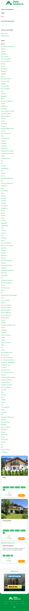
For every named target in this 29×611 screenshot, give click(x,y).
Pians (2, 290)
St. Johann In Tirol (5, 370)
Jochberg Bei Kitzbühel (7, 178)
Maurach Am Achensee (7, 245)
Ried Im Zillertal (5, 317)
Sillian (2, 345)
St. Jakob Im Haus (5, 365)
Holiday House (5, 36)
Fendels (3, 103)
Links (17, 603)
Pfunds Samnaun (5, 288)
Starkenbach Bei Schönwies (8, 377)
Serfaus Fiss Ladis (5, 342)
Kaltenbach (4, 186)
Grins (2, 136)
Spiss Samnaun (5, 355)
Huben (3, 156)
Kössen (3, 210)
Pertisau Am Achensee (7, 280)
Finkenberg (4, 108)
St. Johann (3, 367)
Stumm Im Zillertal (6, 387)
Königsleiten (4, 208)
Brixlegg (3, 84)
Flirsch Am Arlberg (6, 113)
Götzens (3, 131)
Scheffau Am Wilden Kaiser (8, 325)
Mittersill (3, 253)
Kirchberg (3, 198)
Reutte (3, 44)
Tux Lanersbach (5, 407)
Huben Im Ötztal (5, 158)
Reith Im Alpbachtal (6, 312)
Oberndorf (4, 273)
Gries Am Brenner (6, 133)
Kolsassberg (4, 205)
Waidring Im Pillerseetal (7, 417)
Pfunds (3, 285)
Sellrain (3, 340)
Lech (2, 228)
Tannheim (3, 390)
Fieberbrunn (4, 106)
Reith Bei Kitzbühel (6, 307)
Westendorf (4, 429)
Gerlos (3, 121)
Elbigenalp (4, 96)
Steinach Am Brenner (6, 380)
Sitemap (23, 603)
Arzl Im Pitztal (4, 56)
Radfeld (3, 302)
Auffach (3, 64)
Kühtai (3, 218)
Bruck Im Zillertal (5, 88)
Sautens (3, 320)
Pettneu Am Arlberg (6, 283)
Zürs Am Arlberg (5, 449)
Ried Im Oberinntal (6, 315)
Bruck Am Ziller (5, 86)
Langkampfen (4, 225)
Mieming (3, 250)
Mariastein (4, 238)
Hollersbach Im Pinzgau (7, 151)
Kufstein (3, 215)
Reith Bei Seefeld (5, 310)
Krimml (3, 213)
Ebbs (2, 91)
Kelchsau (3, 196)
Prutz (2, 298)
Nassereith (4, 255)
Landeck (3, 220)
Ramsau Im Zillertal (6, 305)
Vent (2, 414)
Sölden (3, 350)
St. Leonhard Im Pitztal (7, 372)
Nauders (3, 258)
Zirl (2, 444)
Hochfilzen (4, 143)
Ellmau (3, 98)
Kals (2, 181)
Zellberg (3, 442)
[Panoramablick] (14, 509)
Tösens (3, 402)
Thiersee (3, 395)
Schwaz (3, 327)
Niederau (3, 263)
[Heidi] (14, 465)
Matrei (3, 240)
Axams (3, 66)
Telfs (2, 392)
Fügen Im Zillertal (5, 116)
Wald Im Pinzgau (5, 422)
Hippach (3, 141)
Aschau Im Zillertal (6, 61)
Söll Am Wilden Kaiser (7, 352)
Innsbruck (3, 166)
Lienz (2, 235)
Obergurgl (3, 268)
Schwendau (4, 330)
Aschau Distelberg (6, 59)
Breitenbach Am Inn (6, 79)
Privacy (12, 603)
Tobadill (3, 400)
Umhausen (4, 412)
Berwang (3, 71)
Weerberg (3, 424)
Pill (2, 293)
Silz (2, 347)
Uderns (3, 410)
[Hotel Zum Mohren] (8, 543)
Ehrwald (3, 93)
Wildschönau (4, 434)
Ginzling (3, 126)
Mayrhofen (4, 248)
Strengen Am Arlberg (6, 385)
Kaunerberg (4, 190)
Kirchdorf (3, 200)
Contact (22, 601)
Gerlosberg (4, 123)
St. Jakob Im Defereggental (8, 362)
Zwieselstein (4, 452)
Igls (2, 161)
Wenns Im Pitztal (5, 427)
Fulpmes (3, 118)
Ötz (2, 278)
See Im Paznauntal (6, 335)
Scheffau (3, 322)
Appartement (4, 33)
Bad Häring (4, 69)
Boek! (21, 495)
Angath (3, 51)
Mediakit (6, 603)
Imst (2, 163)
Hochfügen (4, 146)
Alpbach (3, 49)
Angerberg (4, 54)
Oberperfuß (4, 275)
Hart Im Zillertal (5, 138)
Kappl (2, 188)
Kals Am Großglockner (7, 183)
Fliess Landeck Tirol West (7, 111)
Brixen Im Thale (5, 81)
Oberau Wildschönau (6, 265)
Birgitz (2, 76)
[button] (1, 3)
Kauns (2, 193)
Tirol (2, 16)
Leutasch (3, 233)
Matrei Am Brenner (6, 243)
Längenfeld (4, 223)
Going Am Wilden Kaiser (7, 128)
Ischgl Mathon (5, 168)
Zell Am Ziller (4, 439)
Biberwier (3, 74)
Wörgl (2, 437)
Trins (2, 404)
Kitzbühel (3, 203)
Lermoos (3, 230)
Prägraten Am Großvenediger (9, 295)
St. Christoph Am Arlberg (7, 360)
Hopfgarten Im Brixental (7, 153)
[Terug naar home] (14, 3)
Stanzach (3, 375)
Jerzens (3, 176)
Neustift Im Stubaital (6, 260)
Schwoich (3, 332)
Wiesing (3, 432)
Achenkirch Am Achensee (7, 46)
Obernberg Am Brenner (7, 270)
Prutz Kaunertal (5, 300)
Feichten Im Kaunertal (7, 101)
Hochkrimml (4, 148)
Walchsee (3, 419)
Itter (2, 171)
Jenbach (3, 173)
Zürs (2, 447)
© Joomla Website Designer (11, 601)
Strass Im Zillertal (5, 382)
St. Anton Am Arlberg (6, 357)
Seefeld (3, 337)
